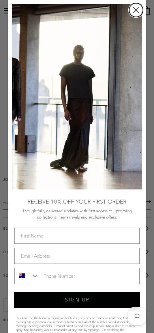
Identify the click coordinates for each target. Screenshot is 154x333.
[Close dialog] (136, 10)
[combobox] (27, 276)
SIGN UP (77, 300)
